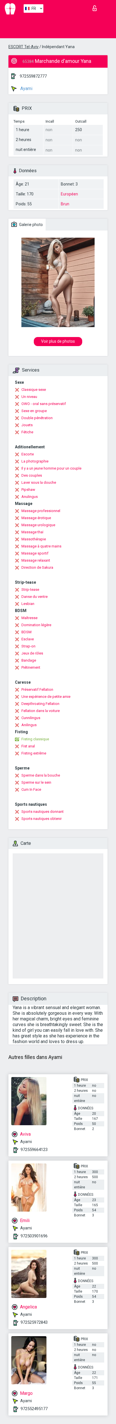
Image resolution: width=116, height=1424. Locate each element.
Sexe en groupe (34, 411)
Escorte (27, 454)
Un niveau (29, 397)
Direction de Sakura (37, 567)
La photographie (34, 461)
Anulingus (29, 496)
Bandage (28, 660)
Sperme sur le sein (36, 782)
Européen (69, 194)
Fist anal (28, 746)
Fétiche (27, 432)
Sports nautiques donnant (42, 811)
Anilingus (29, 725)
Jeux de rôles (32, 653)
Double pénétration (37, 418)
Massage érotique (36, 518)
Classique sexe (33, 389)
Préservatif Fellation (37, 689)
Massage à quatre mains (41, 546)
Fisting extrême (33, 753)
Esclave (27, 639)
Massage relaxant (35, 560)
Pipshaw (28, 489)
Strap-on (28, 646)
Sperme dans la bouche (40, 775)
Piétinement (30, 667)
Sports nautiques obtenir (41, 819)
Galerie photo (30, 224)
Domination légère (36, 625)
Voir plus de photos (58, 341)
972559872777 (33, 76)
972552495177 (34, 1408)
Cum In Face (31, 789)
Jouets (27, 425)
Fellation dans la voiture (40, 711)
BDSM (26, 632)
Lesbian (27, 604)
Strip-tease (30, 589)
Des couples (31, 475)
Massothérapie (33, 539)
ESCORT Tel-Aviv (23, 46)
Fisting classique (35, 739)
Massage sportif (34, 553)
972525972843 (34, 1322)
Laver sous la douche (38, 482)
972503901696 (34, 1235)
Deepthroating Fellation (40, 704)
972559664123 (34, 1149)
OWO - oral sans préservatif (43, 404)
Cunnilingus (30, 718)
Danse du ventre (34, 596)
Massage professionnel (40, 511)
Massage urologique (38, 525)
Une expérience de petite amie (45, 696)
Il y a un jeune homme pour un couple (51, 468)
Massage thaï (32, 532)
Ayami (25, 88)
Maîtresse (29, 618)
